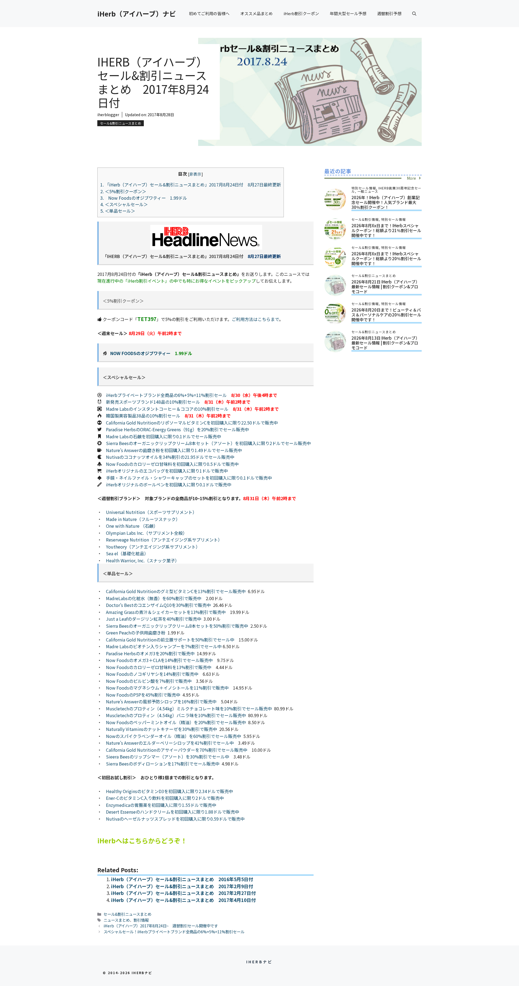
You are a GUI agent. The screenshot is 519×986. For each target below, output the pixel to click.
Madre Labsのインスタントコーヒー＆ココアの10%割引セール (167, 409)
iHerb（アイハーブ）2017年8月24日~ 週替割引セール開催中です (161, 925)
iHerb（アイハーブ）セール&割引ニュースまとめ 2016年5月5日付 (182, 879)
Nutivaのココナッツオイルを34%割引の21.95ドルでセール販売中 (170, 457)
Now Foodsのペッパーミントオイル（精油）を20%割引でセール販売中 (176, 722)
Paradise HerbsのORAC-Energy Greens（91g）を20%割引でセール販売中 (177, 429)
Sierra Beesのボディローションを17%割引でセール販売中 (162, 763)
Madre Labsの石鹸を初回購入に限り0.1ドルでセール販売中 (163, 436)
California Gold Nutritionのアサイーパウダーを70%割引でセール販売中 (176, 750)
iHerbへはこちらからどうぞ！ (142, 840)
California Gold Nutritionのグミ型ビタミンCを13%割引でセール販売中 (176, 591)
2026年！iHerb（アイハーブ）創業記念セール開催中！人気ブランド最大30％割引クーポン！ (385, 202)
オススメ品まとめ (256, 13)
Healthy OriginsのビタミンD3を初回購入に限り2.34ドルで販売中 (169, 791)
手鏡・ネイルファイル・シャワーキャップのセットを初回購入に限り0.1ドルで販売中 (189, 477)
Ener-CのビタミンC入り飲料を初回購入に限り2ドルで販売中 (165, 798)
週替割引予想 (389, 13)
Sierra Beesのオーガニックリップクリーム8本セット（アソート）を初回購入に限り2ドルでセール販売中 (208, 443)
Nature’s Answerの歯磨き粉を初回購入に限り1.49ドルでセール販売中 (174, 450)
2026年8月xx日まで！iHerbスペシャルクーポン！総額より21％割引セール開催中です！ (386, 230)
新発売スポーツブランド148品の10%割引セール (153, 402)
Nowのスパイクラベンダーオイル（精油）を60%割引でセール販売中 (173, 736)
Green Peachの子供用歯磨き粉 (135, 632)
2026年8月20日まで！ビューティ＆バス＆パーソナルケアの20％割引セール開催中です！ (386, 314)
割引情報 (141, 920)
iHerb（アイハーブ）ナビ (136, 13)
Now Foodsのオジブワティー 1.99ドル (143, 198)
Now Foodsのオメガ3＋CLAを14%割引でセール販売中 (159, 660)
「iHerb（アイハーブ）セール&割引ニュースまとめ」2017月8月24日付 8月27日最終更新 (190, 184)
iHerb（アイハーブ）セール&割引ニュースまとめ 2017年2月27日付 (183, 893)
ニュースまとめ (117, 920)
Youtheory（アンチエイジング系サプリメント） (153, 546)
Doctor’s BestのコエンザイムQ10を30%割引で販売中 (158, 605)
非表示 (195, 174)
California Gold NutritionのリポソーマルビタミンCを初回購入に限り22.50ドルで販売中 (192, 422)
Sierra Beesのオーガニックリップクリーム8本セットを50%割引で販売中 (177, 626)
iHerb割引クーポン (301, 13)
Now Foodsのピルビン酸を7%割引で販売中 (149, 681)
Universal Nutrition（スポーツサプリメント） (151, 512)
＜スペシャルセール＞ (124, 204)
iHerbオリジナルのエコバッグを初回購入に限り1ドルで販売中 (167, 470)
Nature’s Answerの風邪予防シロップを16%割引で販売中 (161, 701)
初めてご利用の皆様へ (209, 13)
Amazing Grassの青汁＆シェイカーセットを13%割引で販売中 (166, 612)
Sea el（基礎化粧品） (127, 553)
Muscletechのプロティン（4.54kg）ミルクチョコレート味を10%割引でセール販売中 (189, 708)
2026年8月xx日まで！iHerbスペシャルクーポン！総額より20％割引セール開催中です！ (386, 258)
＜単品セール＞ (117, 211)
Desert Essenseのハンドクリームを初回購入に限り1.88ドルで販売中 (172, 811)
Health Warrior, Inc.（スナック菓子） (142, 560)
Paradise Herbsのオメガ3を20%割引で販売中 (150, 653)
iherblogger (108, 114)
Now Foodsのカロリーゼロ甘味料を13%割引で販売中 (158, 667)
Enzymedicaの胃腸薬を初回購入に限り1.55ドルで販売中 (161, 805)
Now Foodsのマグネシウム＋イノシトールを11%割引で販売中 (167, 687)
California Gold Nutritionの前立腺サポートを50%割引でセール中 (170, 639)
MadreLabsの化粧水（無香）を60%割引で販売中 (153, 598)
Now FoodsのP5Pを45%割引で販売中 (143, 694)
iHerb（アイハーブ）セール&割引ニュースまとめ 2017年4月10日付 (183, 900)
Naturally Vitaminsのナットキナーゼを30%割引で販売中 (161, 729)
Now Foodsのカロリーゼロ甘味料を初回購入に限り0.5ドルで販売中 (172, 464)
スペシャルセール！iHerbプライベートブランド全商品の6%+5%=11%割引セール (174, 931)
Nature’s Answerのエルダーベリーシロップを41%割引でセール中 (170, 743)
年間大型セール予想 (348, 13)
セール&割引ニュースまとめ (120, 123)
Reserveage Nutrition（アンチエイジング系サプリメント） (164, 539)
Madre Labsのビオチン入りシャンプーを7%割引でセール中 (164, 646)
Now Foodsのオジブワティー (140, 353)
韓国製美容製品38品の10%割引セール (143, 415)
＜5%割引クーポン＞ (123, 191)
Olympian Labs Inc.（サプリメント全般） (146, 533)
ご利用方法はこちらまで (255, 319)
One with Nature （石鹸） (132, 526)
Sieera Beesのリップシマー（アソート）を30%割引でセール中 (167, 756)
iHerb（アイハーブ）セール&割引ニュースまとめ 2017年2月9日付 (182, 886)
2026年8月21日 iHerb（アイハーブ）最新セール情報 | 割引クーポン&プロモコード (385, 286)
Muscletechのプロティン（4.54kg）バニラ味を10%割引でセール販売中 (176, 715)
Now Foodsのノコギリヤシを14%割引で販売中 (152, 674)
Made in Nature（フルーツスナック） (143, 519)
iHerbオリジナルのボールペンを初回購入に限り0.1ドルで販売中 (168, 484)
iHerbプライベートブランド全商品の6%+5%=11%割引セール (166, 395)
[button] (414, 13)
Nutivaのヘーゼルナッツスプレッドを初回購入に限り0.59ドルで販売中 (175, 818)
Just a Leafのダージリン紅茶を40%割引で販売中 (153, 619)
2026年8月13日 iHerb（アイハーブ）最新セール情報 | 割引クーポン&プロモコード (385, 342)
